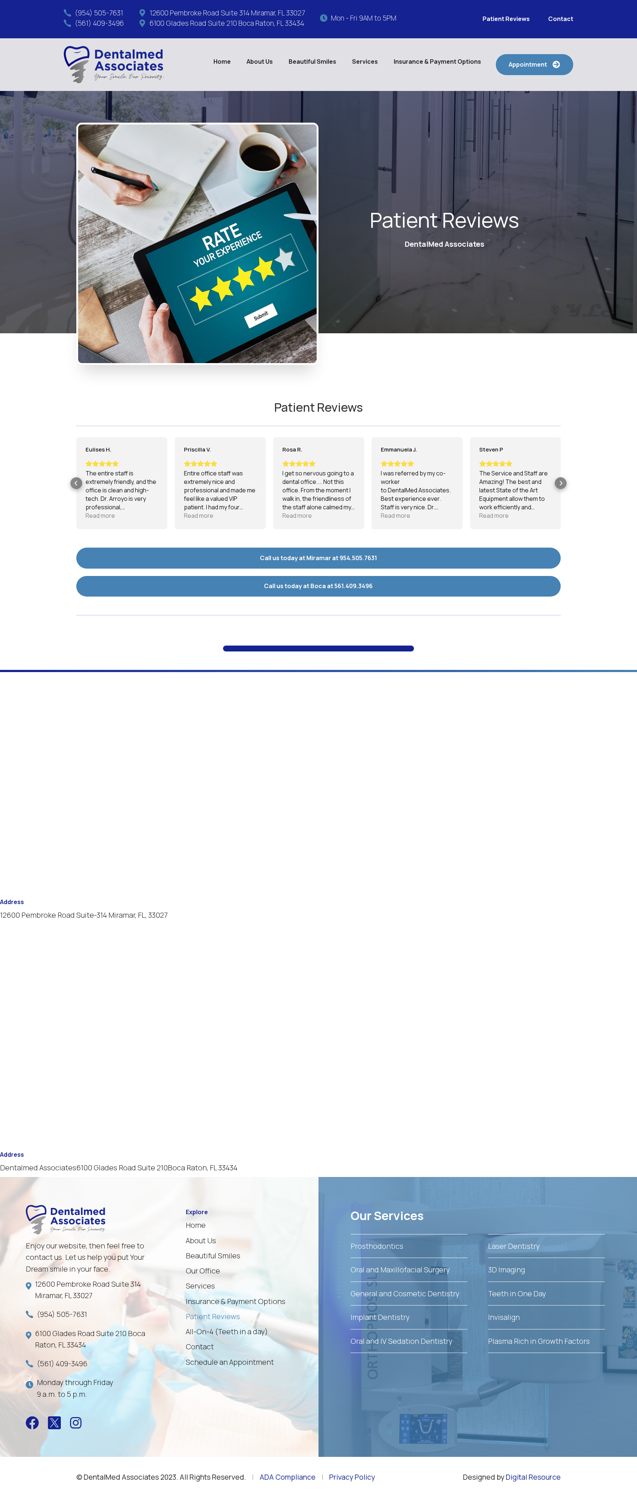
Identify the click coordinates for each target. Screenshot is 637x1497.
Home (222, 61)
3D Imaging (506, 1270)
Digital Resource (533, 1477)
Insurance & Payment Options (437, 61)
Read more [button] (100, 516)
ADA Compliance (288, 1477)
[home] (114, 64)
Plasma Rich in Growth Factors (539, 1341)
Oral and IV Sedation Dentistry (401, 1341)
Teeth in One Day (517, 1294)
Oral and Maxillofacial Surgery (400, 1270)
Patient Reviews (506, 19)
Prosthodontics (377, 1246)
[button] (259, 61)
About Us (201, 1240)
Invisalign (504, 1317)
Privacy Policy (352, 1477)
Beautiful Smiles (312, 61)
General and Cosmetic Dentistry (405, 1294)
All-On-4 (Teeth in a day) (227, 1331)
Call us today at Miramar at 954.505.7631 (318, 558)
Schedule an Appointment (230, 1362)
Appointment (534, 64)
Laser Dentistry (514, 1246)
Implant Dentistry (380, 1317)
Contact (560, 19)
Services (200, 1286)
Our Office (203, 1271)
